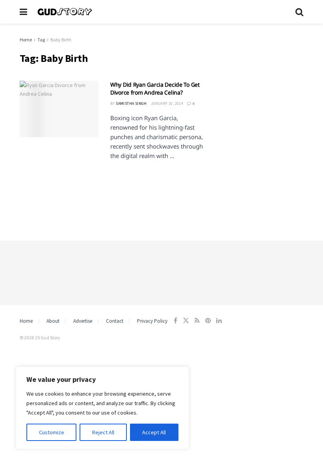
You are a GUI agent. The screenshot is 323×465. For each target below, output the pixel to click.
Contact (114, 321)
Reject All (103, 432)
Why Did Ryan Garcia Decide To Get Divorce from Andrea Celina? (155, 88)
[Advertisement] (260, 74)
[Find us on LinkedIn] (219, 320)
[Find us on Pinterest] (208, 320)
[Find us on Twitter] (186, 320)
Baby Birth (60, 40)
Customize (51, 432)
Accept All (154, 432)
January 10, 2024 (167, 103)
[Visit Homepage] (161, 12)
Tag (41, 40)
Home (26, 40)
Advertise (82, 321)
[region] (102, 407)
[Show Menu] (23, 12)
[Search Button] (299, 12)
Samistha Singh (131, 103)
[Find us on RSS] (197, 320)
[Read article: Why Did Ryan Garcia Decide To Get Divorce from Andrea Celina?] (59, 109)
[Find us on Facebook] (175, 320)
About (52, 321)
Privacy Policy (152, 321)
